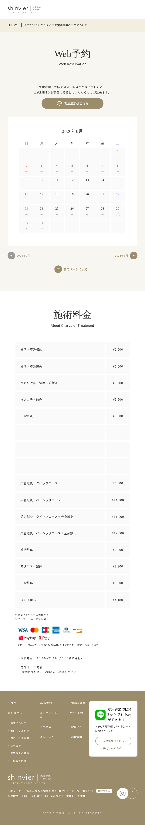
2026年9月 (121, 255)
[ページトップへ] (131, 793)
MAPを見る (104, 790)
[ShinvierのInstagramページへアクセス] (122, 793)
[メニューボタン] (134, 9)
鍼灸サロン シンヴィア (25, 9)
